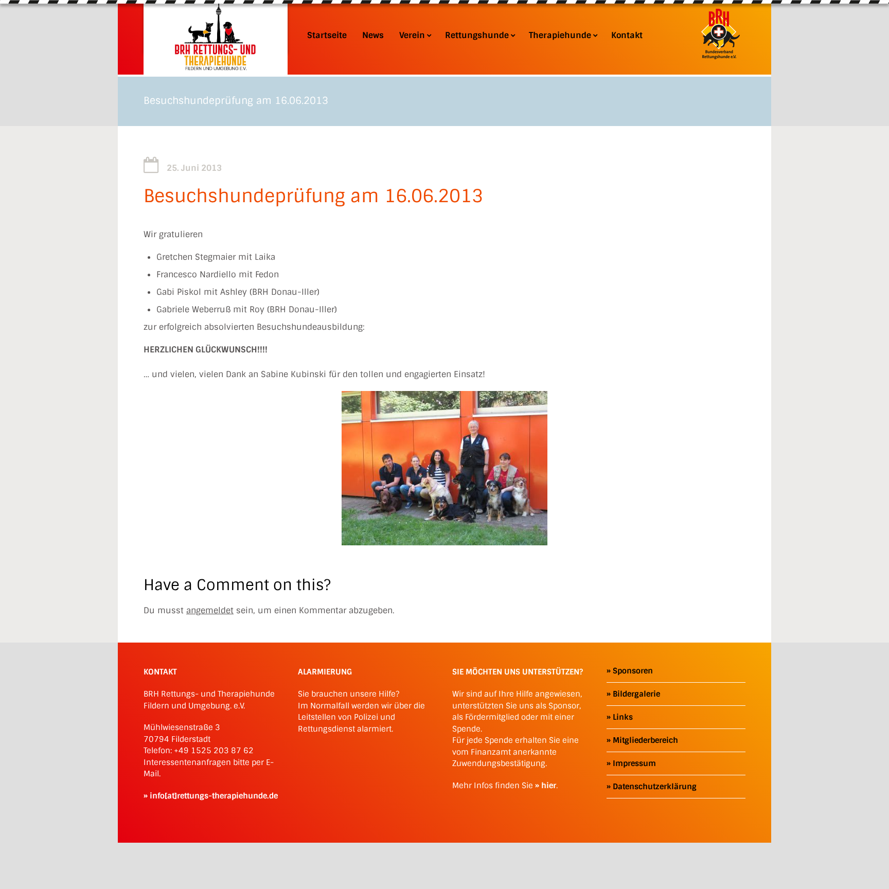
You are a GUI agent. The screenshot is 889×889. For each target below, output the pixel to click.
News (373, 35)
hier (548, 785)
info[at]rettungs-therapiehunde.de (214, 796)
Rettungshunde (477, 35)
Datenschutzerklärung (655, 786)
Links (623, 717)
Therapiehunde (560, 35)
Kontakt (627, 35)
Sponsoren (633, 671)
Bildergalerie (636, 694)
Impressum (634, 763)
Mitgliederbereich (645, 740)
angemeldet (210, 610)
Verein (412, 35)
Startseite (327, 35)
